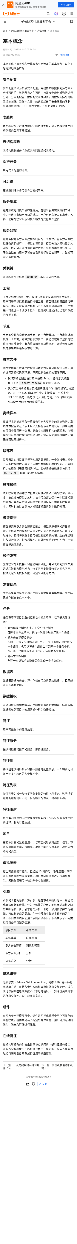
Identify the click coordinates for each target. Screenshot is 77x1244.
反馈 (44, 1083)
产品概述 (41, 30)
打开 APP (66, 5)
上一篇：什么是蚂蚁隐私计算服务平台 (21, 1066)
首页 (5, 30)
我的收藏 (64, 54)
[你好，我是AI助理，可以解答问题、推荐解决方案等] (56, 13)
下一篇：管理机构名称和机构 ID (57, 1066)
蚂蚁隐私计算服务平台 (22, 30)
